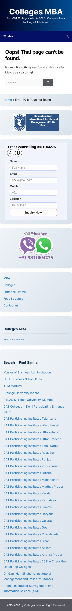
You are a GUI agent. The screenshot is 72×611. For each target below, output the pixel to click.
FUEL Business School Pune (22, 379)
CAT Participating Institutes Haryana (28, 514)
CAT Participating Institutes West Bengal (31, 425)
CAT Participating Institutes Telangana (29, 418)
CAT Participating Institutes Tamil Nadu (30, 446)
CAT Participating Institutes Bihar (26, 541)
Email (13, 173)
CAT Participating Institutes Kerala (26, 493)
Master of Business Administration (27, 372)
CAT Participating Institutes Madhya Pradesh (34, 486)
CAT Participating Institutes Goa (25, 527)
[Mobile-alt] (18, 152)
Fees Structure (13, 298)
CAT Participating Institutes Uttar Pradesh (32, 439)
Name (13, 161)
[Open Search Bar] (67, 36)
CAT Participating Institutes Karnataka (29, 500)
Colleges (9, 285)
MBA (6, 278)
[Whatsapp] (10, 152)
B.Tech (12, 339)
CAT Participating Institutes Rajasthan (29, 452)
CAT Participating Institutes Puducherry (30, 466)
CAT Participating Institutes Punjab (27, 459)
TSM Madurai (12, 386)
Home (7, 99)
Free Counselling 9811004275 (32, 147)
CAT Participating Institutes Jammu (27, 507)
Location (15, 198)
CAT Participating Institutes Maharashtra (31, 480)
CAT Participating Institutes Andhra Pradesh (33, 554)
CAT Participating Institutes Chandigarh (30, 534)
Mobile (14, 186)
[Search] (48, 82)
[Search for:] (24, 82)
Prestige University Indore (21, 393)
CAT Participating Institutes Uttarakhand (31, 432)
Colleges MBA (36, 11)
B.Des (6, 339)
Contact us (10, 305)
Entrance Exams (14, 292)
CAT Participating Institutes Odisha (27, 473)
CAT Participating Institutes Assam (27, 548)
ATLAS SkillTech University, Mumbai (28, 399)
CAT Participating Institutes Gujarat (27, 520)
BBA (18, 339)
